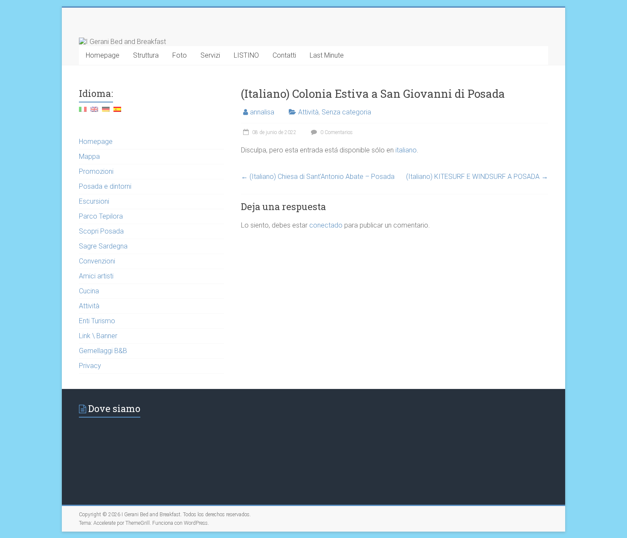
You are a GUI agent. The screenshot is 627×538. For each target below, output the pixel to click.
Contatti (284, 55)
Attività (308, 112)
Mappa (89, 156)
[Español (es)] (117, 112)
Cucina (89, 291)
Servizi (210, 55)
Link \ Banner (98, 336)
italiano (406, 150)
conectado (326, 225)
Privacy (90, 366)
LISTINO (246, 55)
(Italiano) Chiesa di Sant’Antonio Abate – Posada (318, 177)
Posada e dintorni (105, 186)
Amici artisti (96, 276)
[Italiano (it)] (83, 112)
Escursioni (94, 201)
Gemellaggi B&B (103, 351)
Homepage (102, 55)
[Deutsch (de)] (106, 112)
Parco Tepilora (101, 216)
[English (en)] (94, 112)
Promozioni (96, 171)
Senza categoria (346, 112)
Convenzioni (97, 261)
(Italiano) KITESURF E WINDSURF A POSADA (477, 177)
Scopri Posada (101, 231)
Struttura (146, 55)
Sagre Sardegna (103, 246)
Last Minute (327, 55)
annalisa (262, 112)
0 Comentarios (336, 132)
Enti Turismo (97, 321)
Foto (179, 55)
